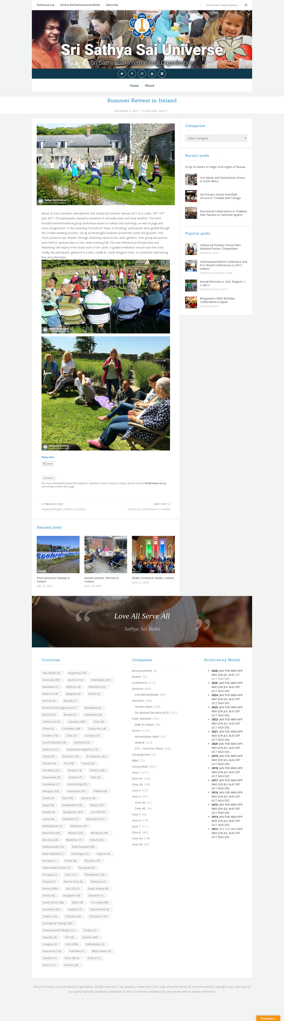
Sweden (75, 909)
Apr (239, 670)
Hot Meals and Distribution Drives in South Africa (222, 179)
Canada (76, 721)
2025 (215, 683)
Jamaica (88, 798)
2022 (215, 719)
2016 (215, 792)
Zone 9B (137, 844)
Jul (226, 675)
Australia (51, 680)
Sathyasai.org (45, 4)
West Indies (101, 951)
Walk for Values (144, 724)
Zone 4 (136, 796)
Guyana (75, 777)
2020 (215, 744)
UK (69, 937)
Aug (231, 675)
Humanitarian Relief (147, 736)
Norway (49, 860)
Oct (214, 691)
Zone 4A (140, 802)
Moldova (99, 833)
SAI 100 (73, 888)
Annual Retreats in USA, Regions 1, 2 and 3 (223, 283)
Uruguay (50, 944)
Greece (97, 770)
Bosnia (70, 700)
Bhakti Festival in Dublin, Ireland (153, 578)
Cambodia (93, 714)
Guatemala (51, 777)
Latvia (48, 819)
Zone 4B (140, 808)
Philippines (95, 874)
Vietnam (77, 951)
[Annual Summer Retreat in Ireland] (115, 554)
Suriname (51, 909)
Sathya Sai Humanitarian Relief (80, 4)
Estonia (49, 763)
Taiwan (50, 916)
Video (229, 273)
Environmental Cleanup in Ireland (53, 579)
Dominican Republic (82, 749)
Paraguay (87, 867)
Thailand (98, 916)
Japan (48, 805)
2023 (215, 707)
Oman (70, 860)
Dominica (51, 749)
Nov (221, 691)
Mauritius (51, 833)
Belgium (73, 693)
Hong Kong (77, 784)
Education (205, 252)
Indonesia (76, 791)
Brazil (49, 714)
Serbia (49, 895)
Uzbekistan (95, 944)
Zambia (49, 958)
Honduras (51, 784)
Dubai (48, 756)
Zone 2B (72, 958)
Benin (94, 693)
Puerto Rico (73, 881)
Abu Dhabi (51, 673)
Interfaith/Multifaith (147, 694)
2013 (215, 829)
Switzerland (99, 909)
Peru (71, 874)
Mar (233, 670)
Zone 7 (163, 111)
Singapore (71, 895)
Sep (237, 687)
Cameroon (51, 721)
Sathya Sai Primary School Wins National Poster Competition (220, 246)
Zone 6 (94, 958)
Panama (92, 860)
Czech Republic (54, 742)
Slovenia (95, 895)
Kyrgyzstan (73, 812)
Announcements (142, 670)
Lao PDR (98, 812)
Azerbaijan (100, 680)
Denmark (82, 742)
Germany (51, 770)
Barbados (97, 687)
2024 (215, 695)
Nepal (96, 840)
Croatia (50, 735)
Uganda (50, 937)
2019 (215, 756)
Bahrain (74, 687)
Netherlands (53, 846)
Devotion (151, 111)
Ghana (75, 770)
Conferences (207, 273)
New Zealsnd (53, 853)
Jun (220, 675)
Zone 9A (137, 838)
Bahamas (50, 687)
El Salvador (97, 756)
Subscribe (112, 4)
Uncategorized (141, 754)
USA (72, 944)
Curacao (92, 735)
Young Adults (140, 766)
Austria (75, 680)
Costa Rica (97, 728)
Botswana (93, 707)
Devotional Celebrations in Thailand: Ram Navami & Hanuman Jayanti (223, 213)
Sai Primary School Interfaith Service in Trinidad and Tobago (220, 196)
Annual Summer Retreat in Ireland (101, 579)
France (88, 763)
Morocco (50, 840)
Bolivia (49, 700)
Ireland (48, 478)
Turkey (90, 930)
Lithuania (70, 819)
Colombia (71, 728)
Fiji (69, 763)
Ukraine (90, 937)
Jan (221, 670)
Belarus (50, 693)
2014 (215, 817)
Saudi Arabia (98, 888)
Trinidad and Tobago (59, 930)
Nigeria (103, 853)
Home (134, 85)
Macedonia (96, 819)
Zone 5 (215, 306)
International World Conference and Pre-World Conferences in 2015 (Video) (223, 265)
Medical (139, 742)
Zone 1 (216, 252)
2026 (215, 670)
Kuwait (49, 812)
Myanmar (74, 840)
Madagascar (52, 826)
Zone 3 (136, 790)
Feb (227, 670)
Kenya (97, 805)
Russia (50, 888)
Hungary (51, 791)
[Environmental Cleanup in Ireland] (67, 554)
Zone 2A (137, 778)
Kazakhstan (72, 805)
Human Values (144, 706)
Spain (77, 902)
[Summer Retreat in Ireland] (106, 164)
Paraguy (50, 874)
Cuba (71, 735)
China (48, 728)
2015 (215, 804)
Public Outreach (141, 718)
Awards (136, 676)
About (149, 85)
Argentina (77, 673)
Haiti (96, 777)
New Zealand (83, 846)
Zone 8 (71, 965)
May (214, 675)
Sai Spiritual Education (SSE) (152, 712)
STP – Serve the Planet (149, 748)
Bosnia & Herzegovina (60, 707)
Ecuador (71, 756)
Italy (67, 798)
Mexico (75, 833)
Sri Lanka (99, 902)
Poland (49, 881)
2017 (215, 780)
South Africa (53, 902)
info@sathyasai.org (155, 483)
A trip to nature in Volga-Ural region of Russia (215, 167)
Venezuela (52, 951)
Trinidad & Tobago (57, 923)
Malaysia (79, 826)
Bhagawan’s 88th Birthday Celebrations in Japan (217, 300)
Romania (98, 881)
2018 (215, 768)
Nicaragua (79, 853)
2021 (215, 731)
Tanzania (73, 916)
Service (215, 289)
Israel (48, 798)
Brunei (70, 714)
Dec (227, 691)
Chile (99, 721)
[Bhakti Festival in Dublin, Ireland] (162, 554)
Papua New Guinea (57, 867)
